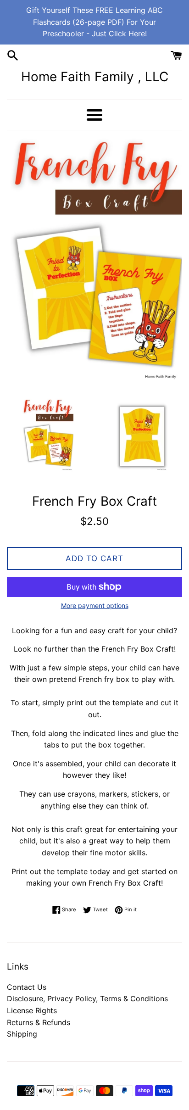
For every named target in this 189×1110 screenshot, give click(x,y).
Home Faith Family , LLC (94, 76)
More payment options (94, 605)
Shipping (22, 1033)
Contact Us (26, 987)
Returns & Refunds (38, 1022)
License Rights (32, 1010)
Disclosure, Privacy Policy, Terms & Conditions (87, 998)
